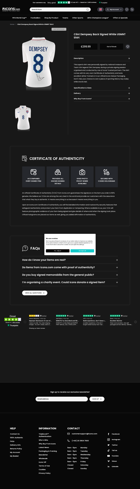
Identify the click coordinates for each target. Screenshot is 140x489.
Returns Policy (16, 449)
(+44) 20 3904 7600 (80, 441)
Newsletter (43, 455)
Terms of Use (44, 466)
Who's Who (43, 440)
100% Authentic (16, 437)
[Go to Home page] (11, 9)
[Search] (88, 9)
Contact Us (15, 434)
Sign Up (95, 399)
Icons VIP (42, 462)
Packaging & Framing (48, 451)
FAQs (12, 441)
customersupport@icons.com (84, 434)
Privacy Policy (45, 473)
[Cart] (132, 9)
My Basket (14, 456)
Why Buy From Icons (47, 444)
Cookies (42, 469)
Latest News (44, 447)
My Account (15, 452)
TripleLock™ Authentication (45, 435)
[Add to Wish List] (127, 46)
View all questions (33, 293)
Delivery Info (15, 445)
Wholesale (43, 458)
